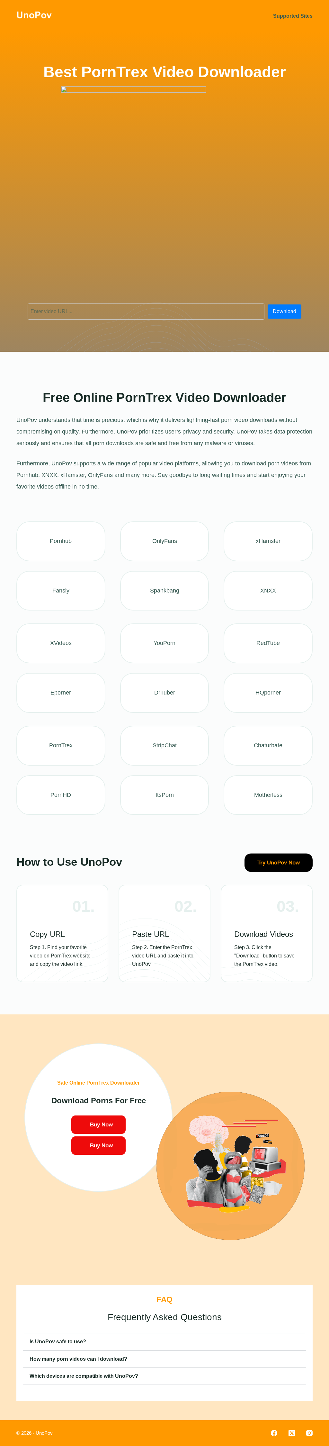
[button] (164, 1341)
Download (284, 311)
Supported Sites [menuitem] (293, 16)
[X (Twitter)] (292, 1433)
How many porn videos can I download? (78, 1359)
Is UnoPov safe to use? (58, 1341)
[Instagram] (309, 1433)
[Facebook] (274, 1433)
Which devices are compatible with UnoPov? (84, 1376)
